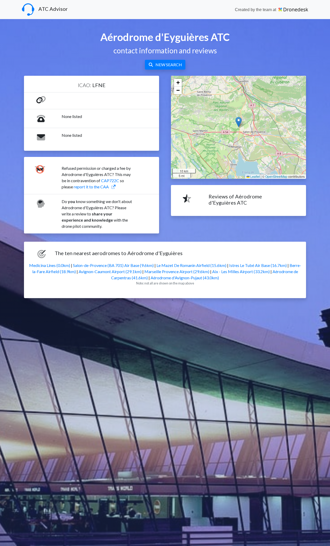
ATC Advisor (53, 9)
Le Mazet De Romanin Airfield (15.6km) (191, 265)
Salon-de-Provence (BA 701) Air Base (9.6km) (113, 265)
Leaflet (255, 176)
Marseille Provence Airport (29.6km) (176, 271)
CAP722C (110, 180)
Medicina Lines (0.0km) (49, 265)
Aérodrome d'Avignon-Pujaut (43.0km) (185, 277)
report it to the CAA (91, 186)
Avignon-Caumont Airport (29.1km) (110, 271)
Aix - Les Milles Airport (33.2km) (241, 271)
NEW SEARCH (168, 64)
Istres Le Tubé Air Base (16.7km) (258, 265)
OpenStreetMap (276, 176)
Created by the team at (256, 9)
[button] (238, 122)
